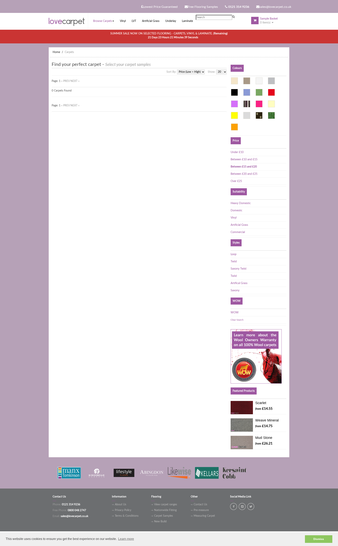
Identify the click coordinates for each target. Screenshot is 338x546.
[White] (259, 80)
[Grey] (271, 80)
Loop (233, 254)
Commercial (238, 232)
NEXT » (74, 81)
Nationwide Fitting (165, 510)
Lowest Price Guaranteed (160, 6)
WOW (235, 312)
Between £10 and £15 (244, 159)
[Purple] (234, 103)
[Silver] (246, 115)
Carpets (69, 52)
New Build (160, 521)
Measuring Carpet (204, 516)
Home (56, 52)
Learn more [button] (126, 539)
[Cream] (271, 103)
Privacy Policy (123, 510)
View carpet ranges (165, 504)
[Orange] (234, 127)
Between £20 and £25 (244, 174)
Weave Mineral (267, 420)
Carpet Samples (163, 516)
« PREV (65, 81)
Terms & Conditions (126, 516)
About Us (120, 504)
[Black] (234, 92)
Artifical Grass (239, 283)
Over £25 (236, 181)
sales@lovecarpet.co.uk (275, 6)
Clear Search (237, 320)
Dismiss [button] (318, 539)
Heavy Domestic (241, 203)
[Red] (271, 92)
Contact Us (200, 504)
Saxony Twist (238, 268)
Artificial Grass (239, 225)
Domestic (236, 210)
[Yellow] (234, 115)
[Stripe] (246, 103)
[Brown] (246, 80)
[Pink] (259, 103)
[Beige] (234, 80)
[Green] (259, 92)
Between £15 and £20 (244, 166)
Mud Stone (263, 438)
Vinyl (233, 217)
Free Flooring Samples (203, 6)
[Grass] (271, 115)
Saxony (235, 290)
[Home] (68, 21)
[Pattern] (259, 115)
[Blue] (246, 92)
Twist (234, 261)
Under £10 (237, 152)
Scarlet (260, 403)
